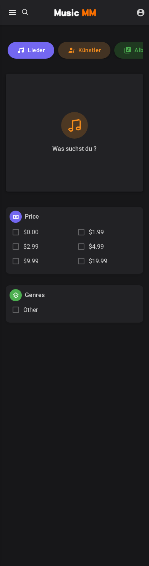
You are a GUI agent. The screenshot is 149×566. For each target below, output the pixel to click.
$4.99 (96, 246)
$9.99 (31, 261)
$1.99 (96, 232)
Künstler (89, 50)
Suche (25, 12)
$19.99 (98, 261)
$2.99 (31, 246)
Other (30, 309)
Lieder (36, 50)
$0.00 (31, 232)
